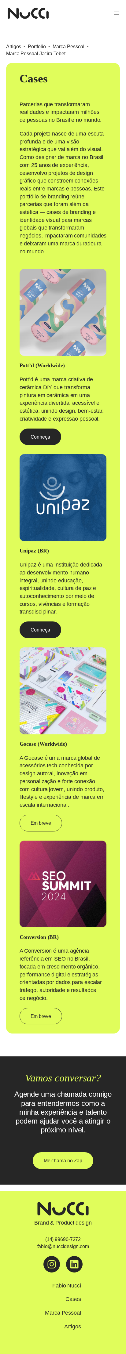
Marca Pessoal (69, 46)
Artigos (13, 46)
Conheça (40, 437)
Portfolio (37, 46)
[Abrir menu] (116, 13)
